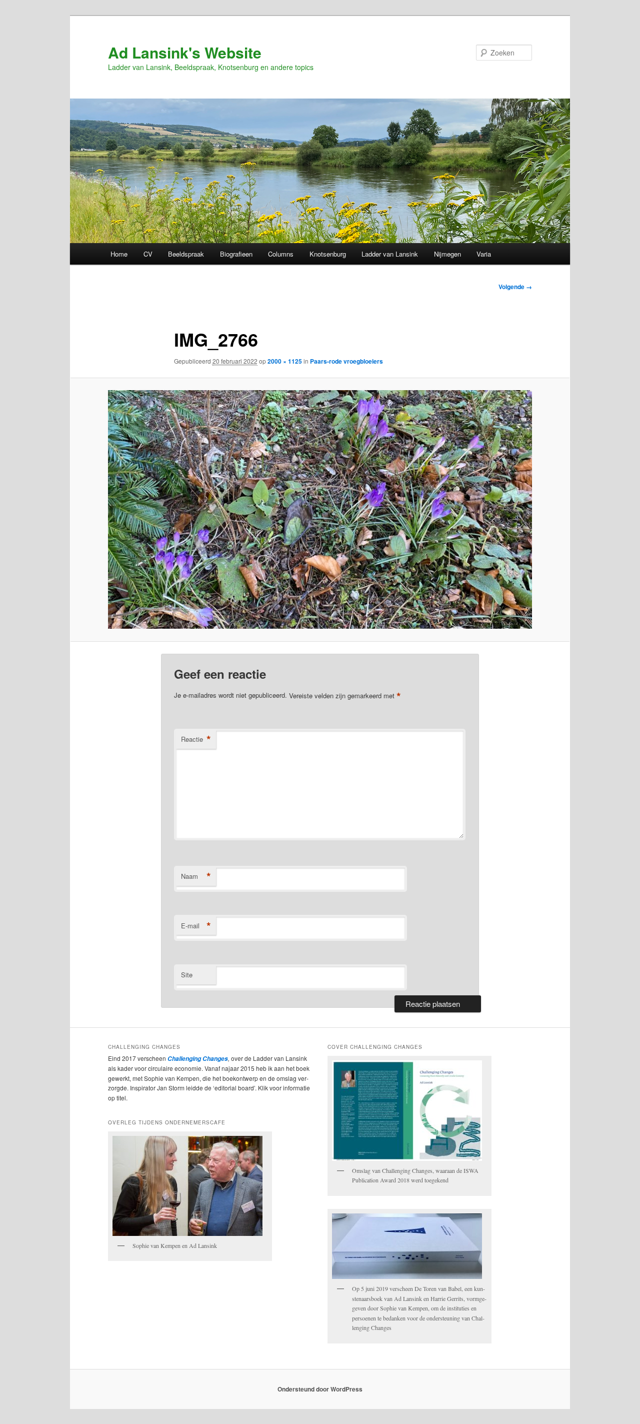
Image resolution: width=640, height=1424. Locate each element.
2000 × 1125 (285, 361)
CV (148, 254)
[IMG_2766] (320, 509)
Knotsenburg (328, 254)
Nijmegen (447, 254)
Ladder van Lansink (390, 254)
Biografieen (236, 254)
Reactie (196, 739)
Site (186, 974)
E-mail (196, 926)
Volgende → (515, 286)
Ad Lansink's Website (185, 52)
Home (119, 254)
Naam (196, 876)
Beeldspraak (186, 254)
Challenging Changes (197, 1058)
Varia (483, 254)
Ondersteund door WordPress (320, 1388)
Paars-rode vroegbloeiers (346, 361)
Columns (281, 254)
